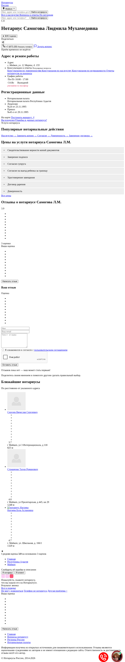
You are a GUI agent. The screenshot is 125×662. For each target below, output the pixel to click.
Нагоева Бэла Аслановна (20, 510)
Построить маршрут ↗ (22, 117)
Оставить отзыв (9, 365)
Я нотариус (7, 573)
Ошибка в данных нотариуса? (31, 120)
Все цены (6, 195)
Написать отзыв (9, 281)
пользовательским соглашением (50, 350)
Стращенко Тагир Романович (22, 469)
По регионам (46, 15)
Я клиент (20, 573)
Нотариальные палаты (19, 642)
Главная (11, 634)
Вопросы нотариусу (17, 637)
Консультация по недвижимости (89, 70)
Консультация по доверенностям (24, 70)
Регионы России (16, 639)
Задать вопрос (44, 46)
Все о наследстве (10, 15)
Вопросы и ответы (29, 15)
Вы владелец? (8, 120)
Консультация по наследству (57, 70)
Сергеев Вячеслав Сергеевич (22, 412)
